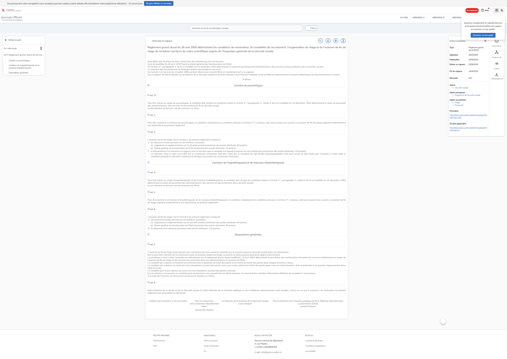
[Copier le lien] (462, 111)
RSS (155, 346)
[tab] (496, 43)
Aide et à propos (211, 340)
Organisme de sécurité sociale (467, 95)
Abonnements (159, 340)
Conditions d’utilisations (315, 346)
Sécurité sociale (461, 88)
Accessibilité (310, 351)
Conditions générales (314, 340)
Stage (457, 102)
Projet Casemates (211, 346)
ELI (205, 351)
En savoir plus (135, 3)
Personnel (459, 105)
